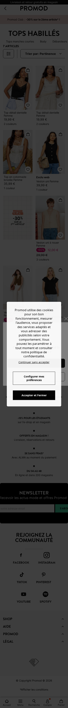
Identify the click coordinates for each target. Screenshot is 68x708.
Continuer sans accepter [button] (34, 362)
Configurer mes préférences (34, 378)
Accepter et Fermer (34, 395)
